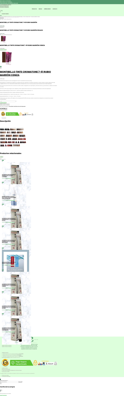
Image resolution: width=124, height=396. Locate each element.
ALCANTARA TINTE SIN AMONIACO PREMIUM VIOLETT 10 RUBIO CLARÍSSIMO (9, 175)
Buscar (20, 381)
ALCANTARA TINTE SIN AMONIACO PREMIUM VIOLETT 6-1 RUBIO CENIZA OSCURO (9, 307)
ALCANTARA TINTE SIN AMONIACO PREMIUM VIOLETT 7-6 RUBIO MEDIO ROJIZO (9, 219)
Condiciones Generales (6, 376)
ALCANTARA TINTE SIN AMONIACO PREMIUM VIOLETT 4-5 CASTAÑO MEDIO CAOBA (9, 241)
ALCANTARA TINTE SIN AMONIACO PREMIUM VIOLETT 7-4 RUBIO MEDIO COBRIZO (9, 285)
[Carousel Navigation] (29, 157)
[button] (5, 104)
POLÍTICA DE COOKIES (5, 371)
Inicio (1, 16)
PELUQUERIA (4, 16)
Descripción (4, 117)
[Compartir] (121, 1)
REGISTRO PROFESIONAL (6, 369)
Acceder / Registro (5, 13)
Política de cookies (5, 375)
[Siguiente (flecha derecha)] (122, 198)
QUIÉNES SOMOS (5, 367)
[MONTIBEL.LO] (3, 111)
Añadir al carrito (3, 49)
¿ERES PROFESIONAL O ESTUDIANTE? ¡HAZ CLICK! (9, 3)
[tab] (30, 117)
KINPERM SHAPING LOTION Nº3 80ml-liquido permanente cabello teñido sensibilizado (9, 197)
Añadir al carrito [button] (12, 178)
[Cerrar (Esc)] (123, 1)
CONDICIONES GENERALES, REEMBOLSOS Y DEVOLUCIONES (12, 370)
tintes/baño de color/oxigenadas (12, 16)
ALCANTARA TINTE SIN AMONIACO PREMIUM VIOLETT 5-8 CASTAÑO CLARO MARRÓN (9, 329)
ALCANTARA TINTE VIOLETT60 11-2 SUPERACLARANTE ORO (9, 263)
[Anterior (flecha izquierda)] (1, 198)
